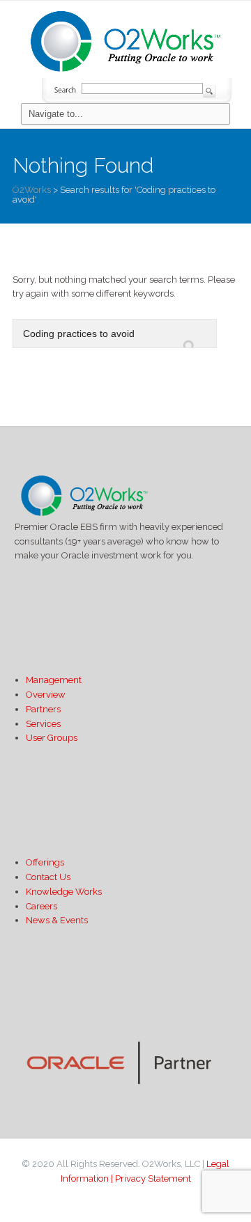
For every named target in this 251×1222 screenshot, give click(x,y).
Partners (43, 709)
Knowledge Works (64, 891)
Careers (41, 906)
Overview (46, 694)
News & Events (57, 920)
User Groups (51, 738)
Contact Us (48, 877)
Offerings (45, 862)
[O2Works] (125, 39)
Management (54, 680)
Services (43, 724)
